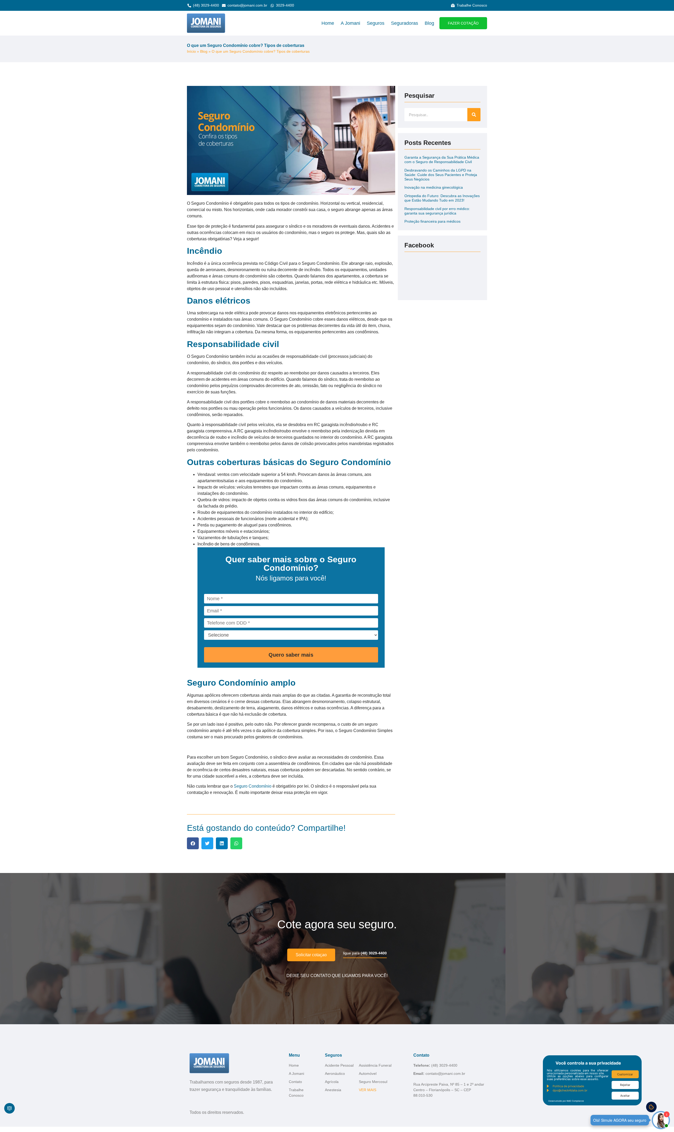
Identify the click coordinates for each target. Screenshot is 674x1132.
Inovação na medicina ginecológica (433, 187)
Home (327, 23)
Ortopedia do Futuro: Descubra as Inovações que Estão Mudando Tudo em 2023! (442, 198)
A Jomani (350, 23)
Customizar (625, 1074)
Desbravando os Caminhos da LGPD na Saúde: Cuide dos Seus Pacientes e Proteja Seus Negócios (440, 174)
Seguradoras (404, 23)
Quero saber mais (291, 655)
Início (191, 51)
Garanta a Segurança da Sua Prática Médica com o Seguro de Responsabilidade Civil (441, 159)
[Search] (473, 114)
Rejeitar (625, 1085)
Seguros (375, 23)
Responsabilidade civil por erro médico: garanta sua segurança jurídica (437, 211)
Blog (429, 23)
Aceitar (625, 1095)
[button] (193, 843)
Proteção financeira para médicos (432, 221)
